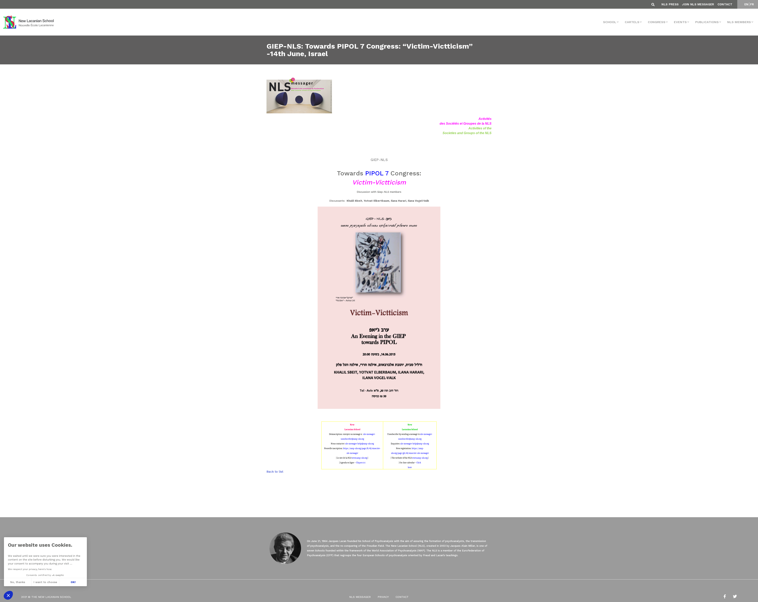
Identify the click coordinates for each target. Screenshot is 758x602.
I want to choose (45, 582)
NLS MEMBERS (739, 22)
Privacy (383, 596)
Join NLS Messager (698, 4)
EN (746, 4)
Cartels (632, 22)
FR (752, 4)
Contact (725, 4)
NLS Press (670, 4)
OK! (73, 582)
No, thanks (17, 582)
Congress (656, 22)
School (609, 22)
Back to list (274, 471)
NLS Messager (360, 596)
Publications (707, 22)
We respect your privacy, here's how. (30, 569)
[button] (8, 595)
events (680, 22)
